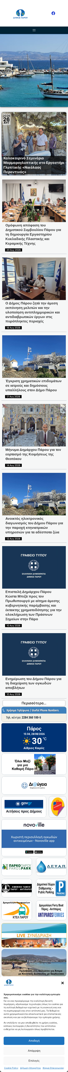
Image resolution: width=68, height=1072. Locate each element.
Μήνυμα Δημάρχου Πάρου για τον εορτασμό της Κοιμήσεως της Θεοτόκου (33, 454)
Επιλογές (34, 1060)
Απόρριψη (34, 1050)
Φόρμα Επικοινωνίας (53, 1068)
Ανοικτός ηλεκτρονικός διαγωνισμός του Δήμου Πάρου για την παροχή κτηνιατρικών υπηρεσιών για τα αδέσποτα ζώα (34, 525)
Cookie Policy (11, 1068)
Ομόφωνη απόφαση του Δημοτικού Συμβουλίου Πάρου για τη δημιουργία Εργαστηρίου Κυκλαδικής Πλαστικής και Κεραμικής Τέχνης (33, 234)
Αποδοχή (34, 1040)
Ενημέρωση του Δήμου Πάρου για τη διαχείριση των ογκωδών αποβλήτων (33, 683)
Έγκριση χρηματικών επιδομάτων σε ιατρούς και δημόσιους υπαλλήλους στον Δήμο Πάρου (33, 385)
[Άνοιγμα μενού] (34, 30)
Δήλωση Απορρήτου (30, 1068)
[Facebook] (53, 13)
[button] (62, 983)
